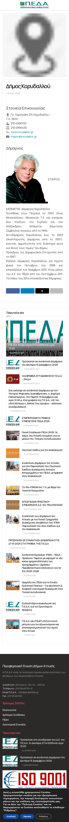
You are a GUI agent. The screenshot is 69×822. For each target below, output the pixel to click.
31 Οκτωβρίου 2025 (31, 443)
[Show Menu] (4, 5)
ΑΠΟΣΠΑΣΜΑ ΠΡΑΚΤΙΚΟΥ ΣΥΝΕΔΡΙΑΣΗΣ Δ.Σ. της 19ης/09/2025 (42, 503)
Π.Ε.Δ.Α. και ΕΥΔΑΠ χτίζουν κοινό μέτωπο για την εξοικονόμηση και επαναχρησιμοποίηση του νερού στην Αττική (40, 625)
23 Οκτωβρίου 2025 (31, 454)
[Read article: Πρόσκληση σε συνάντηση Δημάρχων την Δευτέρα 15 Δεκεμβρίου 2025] (12, 364)
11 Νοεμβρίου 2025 (18, 411)
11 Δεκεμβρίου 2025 (31, 369)
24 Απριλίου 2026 (17, 353)
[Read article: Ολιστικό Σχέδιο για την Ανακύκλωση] (12, 453)
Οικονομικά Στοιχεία (14, 724)
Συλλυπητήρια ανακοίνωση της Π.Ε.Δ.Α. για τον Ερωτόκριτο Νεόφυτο (39, 606)
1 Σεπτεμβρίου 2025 (31, 533)
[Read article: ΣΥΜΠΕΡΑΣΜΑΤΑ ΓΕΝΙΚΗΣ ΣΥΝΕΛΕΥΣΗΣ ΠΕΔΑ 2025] (12, 421)
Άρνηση (27, 816)
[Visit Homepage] (34, 5)
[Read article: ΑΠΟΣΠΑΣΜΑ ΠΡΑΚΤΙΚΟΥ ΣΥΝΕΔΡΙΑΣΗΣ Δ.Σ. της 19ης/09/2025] (12, 505)
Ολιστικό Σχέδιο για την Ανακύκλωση (42, 450)
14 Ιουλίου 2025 (29, 614)
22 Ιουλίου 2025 (29, 596)
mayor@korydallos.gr (24, 136)
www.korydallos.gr (22, 132)
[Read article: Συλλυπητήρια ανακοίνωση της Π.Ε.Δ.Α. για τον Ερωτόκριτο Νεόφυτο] (12, 606)
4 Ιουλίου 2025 (29, 635)
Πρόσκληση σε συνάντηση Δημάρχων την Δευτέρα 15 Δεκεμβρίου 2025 (42, 363)
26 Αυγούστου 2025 (18, 548)
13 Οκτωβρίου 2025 (31, 495)
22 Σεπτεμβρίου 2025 (32, 509)
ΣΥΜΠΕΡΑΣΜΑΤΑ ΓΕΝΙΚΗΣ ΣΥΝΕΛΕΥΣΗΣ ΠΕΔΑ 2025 (36, 419)
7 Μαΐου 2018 (13, 93)
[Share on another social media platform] (56, 291)
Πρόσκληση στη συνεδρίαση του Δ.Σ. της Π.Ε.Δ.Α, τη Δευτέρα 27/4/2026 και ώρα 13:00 (33, 345)
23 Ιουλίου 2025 (29, 575)
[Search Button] (65, 5)
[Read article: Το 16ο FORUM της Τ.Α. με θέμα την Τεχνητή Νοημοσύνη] (12, 490)
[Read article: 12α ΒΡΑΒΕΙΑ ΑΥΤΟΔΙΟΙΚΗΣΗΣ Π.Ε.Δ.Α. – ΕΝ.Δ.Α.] (12, 379)
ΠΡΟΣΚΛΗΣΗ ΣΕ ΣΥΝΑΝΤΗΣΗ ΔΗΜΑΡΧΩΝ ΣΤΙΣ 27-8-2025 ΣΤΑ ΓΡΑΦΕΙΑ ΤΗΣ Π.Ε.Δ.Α (34, 542)
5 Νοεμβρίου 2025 (31, 425)
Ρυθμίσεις (43, 816)
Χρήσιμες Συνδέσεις (14, 714)
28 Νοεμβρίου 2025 (31, 383)
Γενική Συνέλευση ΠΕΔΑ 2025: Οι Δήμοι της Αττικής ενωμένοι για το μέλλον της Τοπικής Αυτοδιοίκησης (41, 435)
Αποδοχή (11, 816)
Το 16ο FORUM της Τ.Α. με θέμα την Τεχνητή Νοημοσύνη (41, 489)
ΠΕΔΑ (6, 719)
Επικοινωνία (9, 710)
